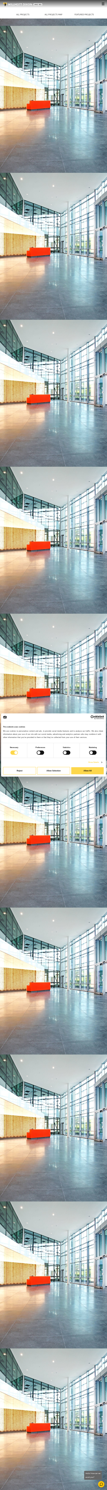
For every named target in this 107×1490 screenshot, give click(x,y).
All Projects (22, 14)
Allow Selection (53, 771)
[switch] (40, 753)
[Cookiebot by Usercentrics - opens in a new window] (92, 717)
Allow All (88, 771)
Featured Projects (84, 14)
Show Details (93, 762)
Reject (19, 771)
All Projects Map (54, 14)
